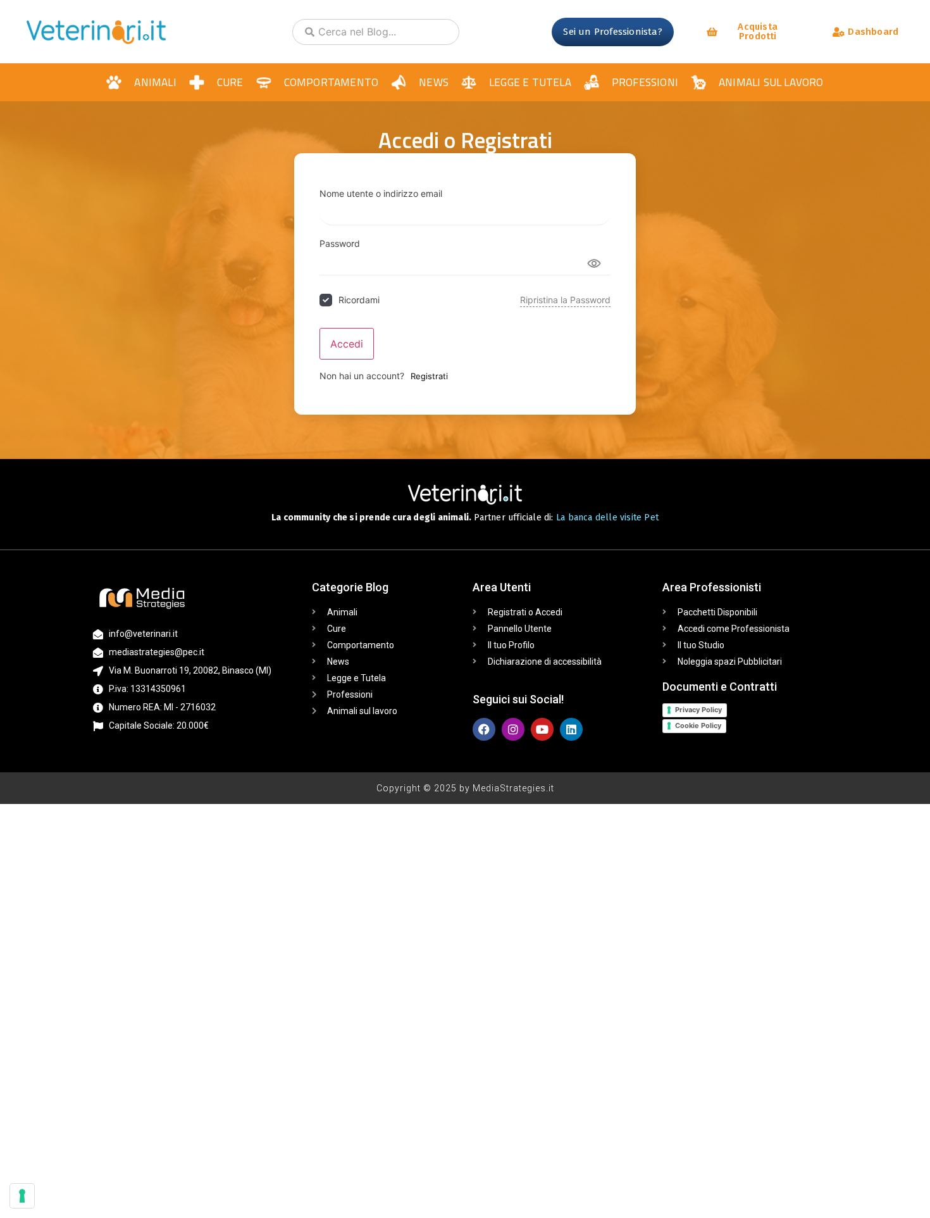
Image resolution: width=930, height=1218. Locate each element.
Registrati (429, 376)
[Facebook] (484, 729)
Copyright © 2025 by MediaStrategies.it (465, 788)
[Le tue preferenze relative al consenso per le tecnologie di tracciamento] (22, 1196)
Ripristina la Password (565, 299)
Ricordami (359, 299)
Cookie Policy (698, 725)
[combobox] (375, 32)
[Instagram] (513, 729)
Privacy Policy (698, 709)
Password (339, 243)
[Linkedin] (571, 729)
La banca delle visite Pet (607, 517)
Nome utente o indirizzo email (380, 193)
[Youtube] (542, 729)
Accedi (346, 343)
